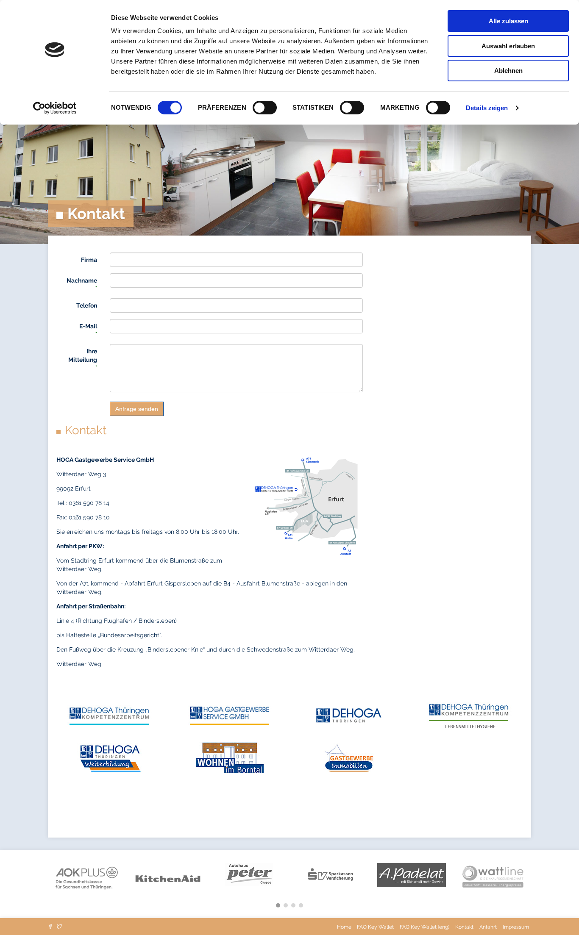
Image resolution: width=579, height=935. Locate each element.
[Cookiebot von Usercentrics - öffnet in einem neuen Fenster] (55, 108)
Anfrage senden (136, 408)
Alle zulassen (508, 21)
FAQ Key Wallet (375, 927)
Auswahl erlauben (508, 46)
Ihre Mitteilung (82, 359)
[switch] (265, 107)
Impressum (516, 927)
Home (345, 927)
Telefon (86, 305)
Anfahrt (488, 927)
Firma (89, 259)
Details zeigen (487, 107)
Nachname (82, 284)
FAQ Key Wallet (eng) (424, 927)
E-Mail (88, 330)
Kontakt (464, 927)
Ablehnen (508, 70)
